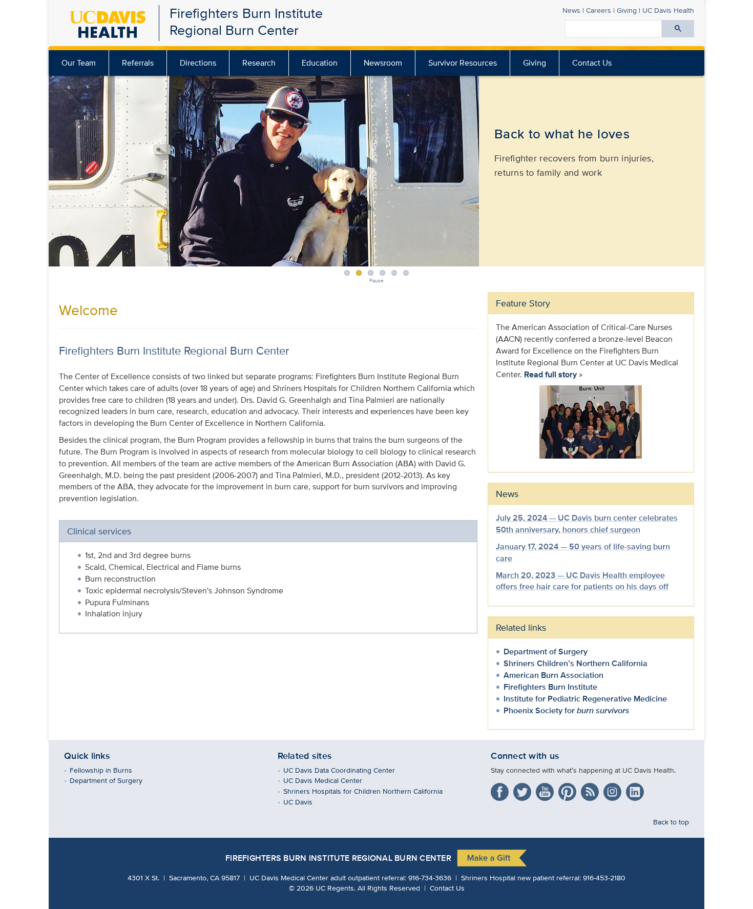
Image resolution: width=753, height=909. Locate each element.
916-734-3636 (429, 877)
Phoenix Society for (567, 710)
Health (668, 10)
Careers (598, 10)
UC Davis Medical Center (330, 780)
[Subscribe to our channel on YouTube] (546, 790)
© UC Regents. (322, 887)
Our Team (78, 63)
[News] (591, 790)
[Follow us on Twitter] (523, 790)
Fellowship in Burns (108, 770)
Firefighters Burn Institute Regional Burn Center (246, 21)
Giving (627, 10)
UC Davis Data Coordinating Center (346, 770)
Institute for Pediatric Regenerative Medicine (585, 699)
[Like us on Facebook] (501, 790)
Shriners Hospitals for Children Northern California (370, 791)
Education (320, 63)
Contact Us (592, 63)
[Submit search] (678, 28)
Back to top (671, 821)
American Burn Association (553, 675)
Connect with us (525, 755)
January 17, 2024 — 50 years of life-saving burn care (583, 552)
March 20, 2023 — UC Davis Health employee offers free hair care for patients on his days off (582, 581)
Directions (198, 63)
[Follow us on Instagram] (613, 790)
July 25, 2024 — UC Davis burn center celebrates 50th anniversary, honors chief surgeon (587, 523)
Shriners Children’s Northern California (575, 663)
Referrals (138, 63)
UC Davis (305, 801)
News (571, 10)
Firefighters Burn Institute (550, 687)
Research (259, 63)
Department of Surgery (546, 651)
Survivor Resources (462, 63)
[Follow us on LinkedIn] (636, 790)
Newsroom (383, 63)
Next (706, 169)
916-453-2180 (604, 877)
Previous (47, 169)
